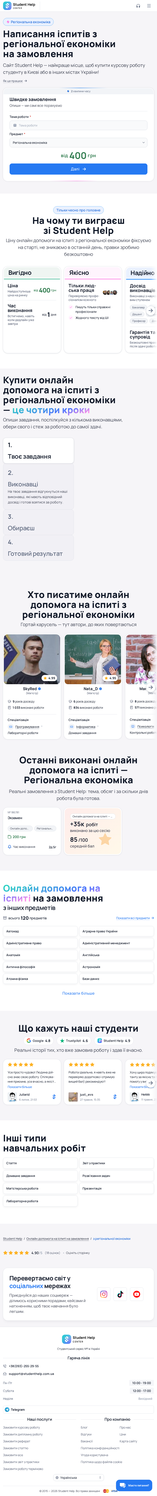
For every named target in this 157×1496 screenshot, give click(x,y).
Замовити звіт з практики (21, 1462)
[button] (78, 1477)
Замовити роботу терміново (23, 1469)
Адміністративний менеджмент (106, 943)
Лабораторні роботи (23, 733)
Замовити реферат (16, 1441)
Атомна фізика (17, 979)
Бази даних (91, 979)
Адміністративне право (24, 943)
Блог (84, 1427)
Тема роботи (19, 117)
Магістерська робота (22, 1188)
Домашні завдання (82, 733)
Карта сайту (128, 1441)
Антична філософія (20, 967)
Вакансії (87, 1441)
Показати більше (20, 1087)
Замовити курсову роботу (21, 1427)
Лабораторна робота (22, 1201)
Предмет (16, 134)
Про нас (125, 1427)
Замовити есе (13, 1455)
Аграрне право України (100, 931)
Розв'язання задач (96, 1176)
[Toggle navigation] (149, 5)
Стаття (11, 1163)
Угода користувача (94, 1455)
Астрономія (91, 967)
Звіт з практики (94, 1163)
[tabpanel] (78, 144)
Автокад (12, 931)
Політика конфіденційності (100, 1448)
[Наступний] (150, 310)
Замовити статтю (15, 1448)
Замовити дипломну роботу (23, 1434)
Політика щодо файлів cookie (101, 1462)
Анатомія (13, 955)
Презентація (92, 1188)
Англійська (91, 955)
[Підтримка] (138, 6)
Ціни (123, 1434)
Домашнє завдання (20, 1176)
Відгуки (86, 1434)
